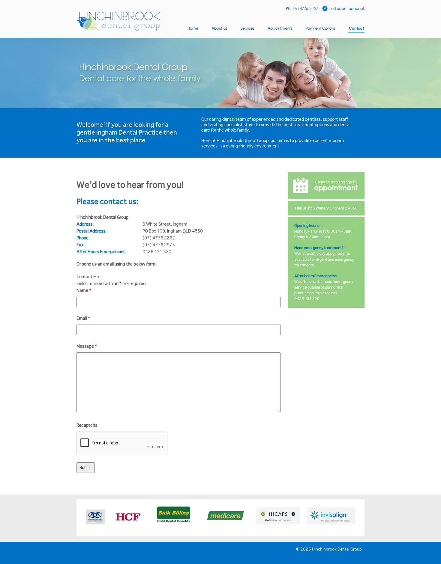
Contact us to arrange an (336, 185)
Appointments (280, 28)
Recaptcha (87, 425)
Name (83, 290)
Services (247, 28)
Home (193, 28)
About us (219, 28)
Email (83, 318)
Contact (356, 29)
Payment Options (320, 28)
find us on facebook (346, 8)
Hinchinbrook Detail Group (118, 22)
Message (86, 346)
